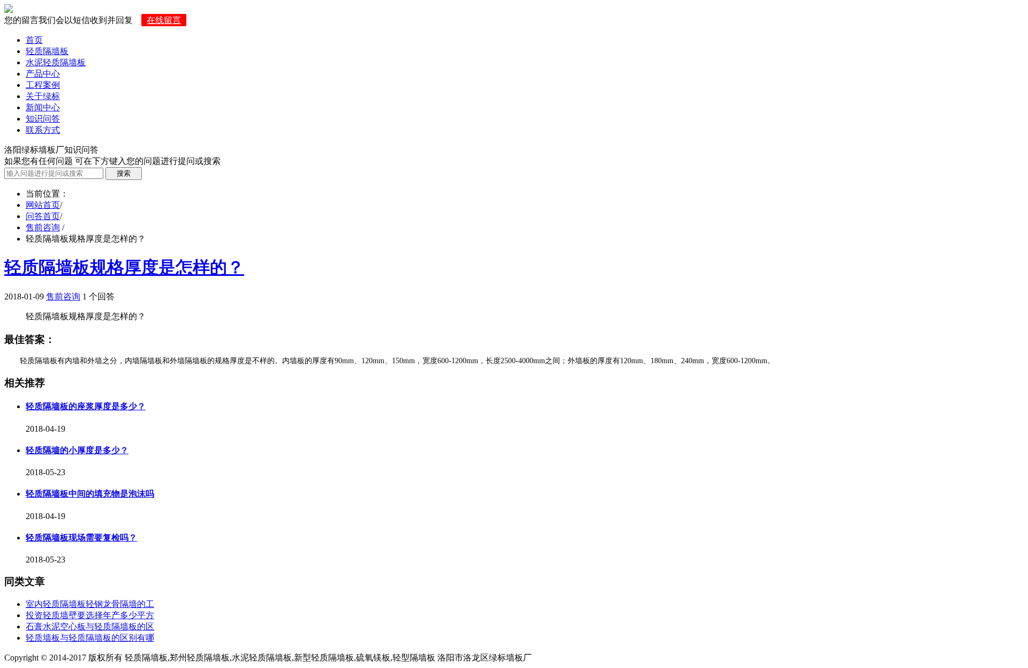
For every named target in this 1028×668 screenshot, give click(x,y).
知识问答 (43, 118)
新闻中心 (43, 107)
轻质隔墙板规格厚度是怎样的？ (124, 267)
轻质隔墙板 (47, 51)
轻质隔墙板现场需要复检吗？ (81, 537)
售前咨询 (43, 227)
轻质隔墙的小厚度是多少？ (77, 450)
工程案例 (43, 84)
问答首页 (43, 216)
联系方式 (43, 129)
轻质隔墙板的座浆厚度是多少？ (86, 406)
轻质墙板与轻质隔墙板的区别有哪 (90, 637)
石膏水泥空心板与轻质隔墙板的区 (90, 626)
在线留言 (164, 20)
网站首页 (43, 204)
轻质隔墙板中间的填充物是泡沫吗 (90, 493)
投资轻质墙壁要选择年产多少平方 (90, 615)
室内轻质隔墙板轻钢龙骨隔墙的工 (90, 604)
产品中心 (43, 73)
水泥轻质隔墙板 (56, 62)
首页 (34, 39)
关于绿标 (43, 96)
